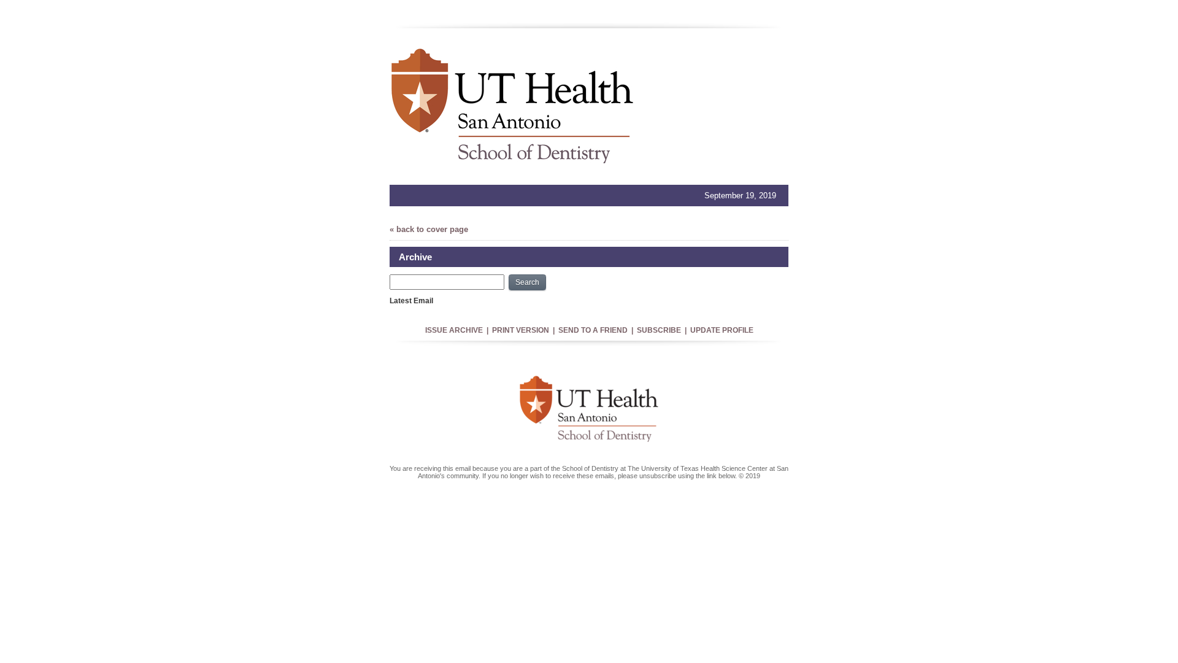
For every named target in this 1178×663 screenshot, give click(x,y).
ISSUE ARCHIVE (454, 330)
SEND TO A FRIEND (593, 330)
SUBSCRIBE (659, 330)
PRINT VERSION (520, 330)
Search (527, 282)
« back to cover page (429, 229)
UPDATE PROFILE (721, 330)
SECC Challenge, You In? (433, 309)
